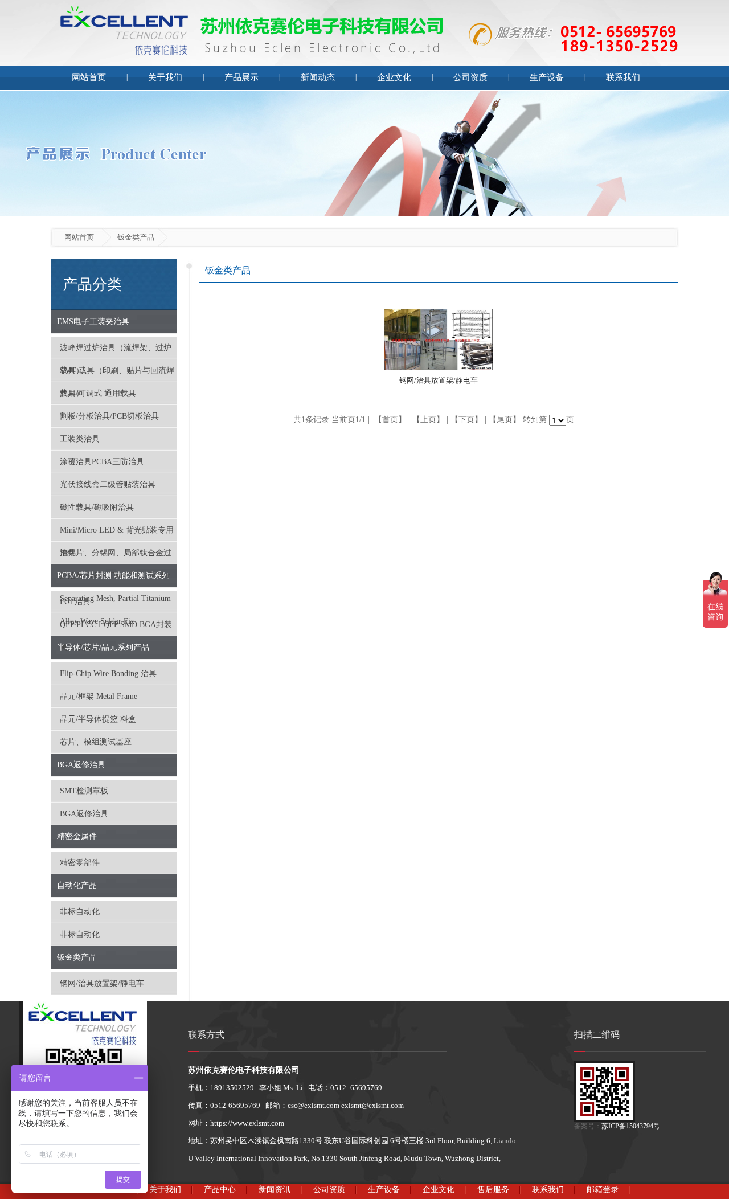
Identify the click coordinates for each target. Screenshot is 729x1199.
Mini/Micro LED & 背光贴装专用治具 (117, 534)
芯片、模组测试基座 (96, 742)
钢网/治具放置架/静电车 (102, 983)
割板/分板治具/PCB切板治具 (109, 416)
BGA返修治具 (84, 813)
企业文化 (394, 77)
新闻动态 (318, 77)
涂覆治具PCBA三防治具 (102, 461)
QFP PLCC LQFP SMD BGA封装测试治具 (116, 628)
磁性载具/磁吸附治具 (97, 507)
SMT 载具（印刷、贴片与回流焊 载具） (117, 374)
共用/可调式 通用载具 (98, 393)
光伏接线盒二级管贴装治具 (107, 484)
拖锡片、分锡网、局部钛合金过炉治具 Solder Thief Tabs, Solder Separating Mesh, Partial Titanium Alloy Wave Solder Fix (115, 556)
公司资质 (470, 77)
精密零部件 (80, 862)
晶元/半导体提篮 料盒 (98, 719)
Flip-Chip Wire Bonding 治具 (108, 673)
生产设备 (547, 77)
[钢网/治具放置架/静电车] (438, 367)
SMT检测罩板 (84, 791)
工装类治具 (80, 439)
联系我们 (623, 77)
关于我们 (165, 77)
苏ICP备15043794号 (630, 1126)
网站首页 (89, 77)
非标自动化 (80, 911)
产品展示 (241, 77)
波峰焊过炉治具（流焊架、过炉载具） (115, 351)
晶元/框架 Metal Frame (98, 696)
